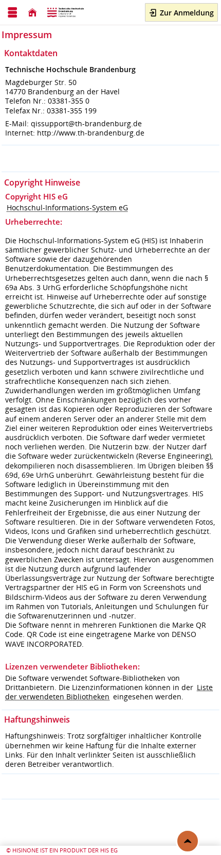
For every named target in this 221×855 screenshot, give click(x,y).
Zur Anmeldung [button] (186, 13)
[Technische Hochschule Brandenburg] (66, 13)
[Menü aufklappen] (12, 12)
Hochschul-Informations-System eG (67, 207)
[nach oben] (187, 841)
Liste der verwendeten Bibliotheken (109, 691)
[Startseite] (32, 13)
